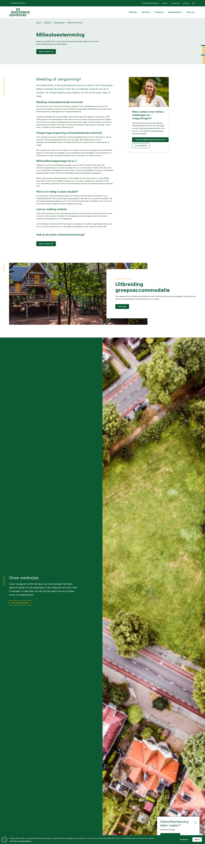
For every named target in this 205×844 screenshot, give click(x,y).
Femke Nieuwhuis (156, 131)
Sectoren (146, 12)
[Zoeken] (193, 3)
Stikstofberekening (151, 3)
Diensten (133, 12)
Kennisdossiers (175, 12)
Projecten (159, 12)
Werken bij (175, 3)
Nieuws (165, 3)
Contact (186, 3)
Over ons (190, 12)
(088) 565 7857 (18, 3)
